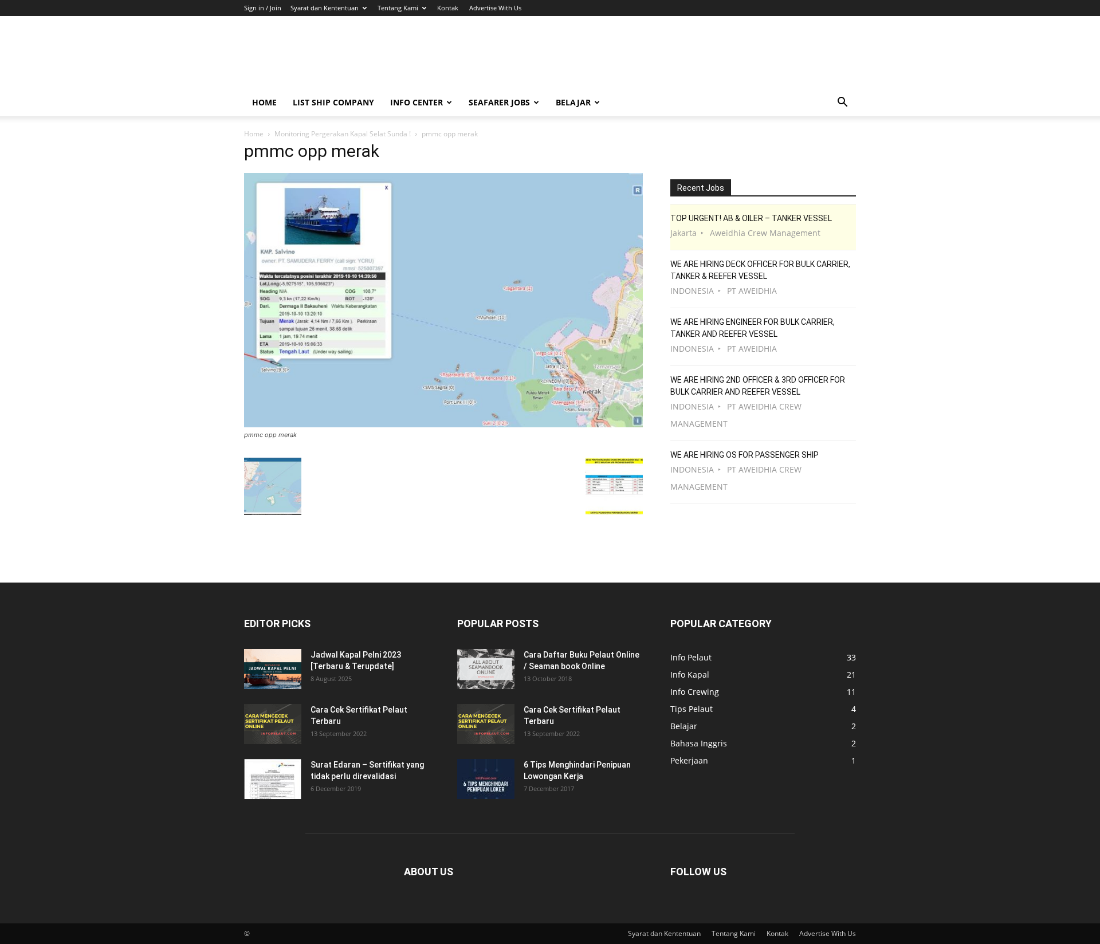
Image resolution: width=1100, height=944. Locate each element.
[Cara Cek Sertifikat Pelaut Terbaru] (272, 724)
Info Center (416, 102)
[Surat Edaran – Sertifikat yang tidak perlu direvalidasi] (272, 779)
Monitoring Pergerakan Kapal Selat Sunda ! (342, 134)
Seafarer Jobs (499, 102)
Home (264, 102)
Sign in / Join (262, 7)
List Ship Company (333, 102)
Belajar (573, 102)
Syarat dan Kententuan (324, 7)
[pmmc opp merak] (443, 424)
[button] (842, 103)
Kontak (447, 7)
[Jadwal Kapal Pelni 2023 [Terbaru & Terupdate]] (272, 669)
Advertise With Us (495, 7)
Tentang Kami (398, 7)
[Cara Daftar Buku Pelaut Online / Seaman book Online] (485, 669)
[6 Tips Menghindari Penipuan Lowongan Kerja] (485, 779)
